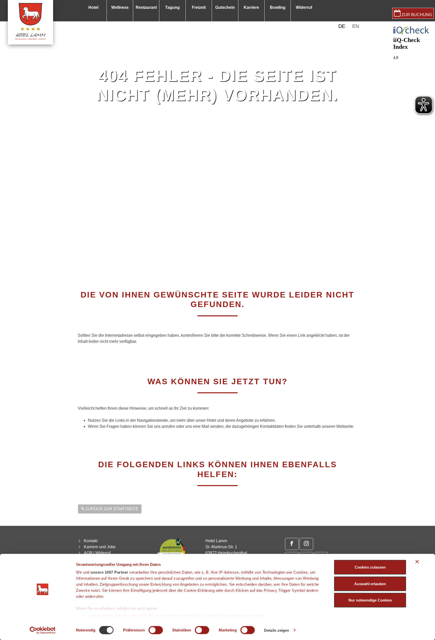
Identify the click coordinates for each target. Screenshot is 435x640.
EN (355, 26)
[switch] (156, 630)
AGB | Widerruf (97, 553)
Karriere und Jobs (100, 547)
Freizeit (199, 7)
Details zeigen (276, 630)
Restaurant (146, 7)
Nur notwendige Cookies (370, 600)
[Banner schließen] (417, 562)
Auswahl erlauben (370, 583)
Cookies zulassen (370, 567)
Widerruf (304, 7)
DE (341, 26)
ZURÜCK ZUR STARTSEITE (111, 509)
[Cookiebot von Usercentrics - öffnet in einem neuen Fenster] (43, 630)
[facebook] (292, 544)
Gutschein (225, 7)
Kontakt (90, 541)
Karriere (251, 7)
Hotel (93, 7)
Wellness (120, 7)
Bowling (277, 7)
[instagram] (306, 544)
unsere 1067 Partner (109, 572)
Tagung (172, 7)
